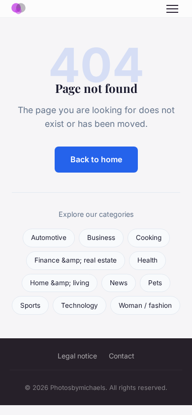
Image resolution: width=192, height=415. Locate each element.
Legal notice (77, 356)
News (119, 283)
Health (147, 260)
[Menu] (172, 9)
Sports (30, 305)
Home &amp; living (59, 283)
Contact (121, 356)
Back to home (96, 159)
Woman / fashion (145, 305)
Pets (155, 283)
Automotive (48, 237)
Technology (79, 305)
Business (101, 237)
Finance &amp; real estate (75, 260)
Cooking (148, 237)
